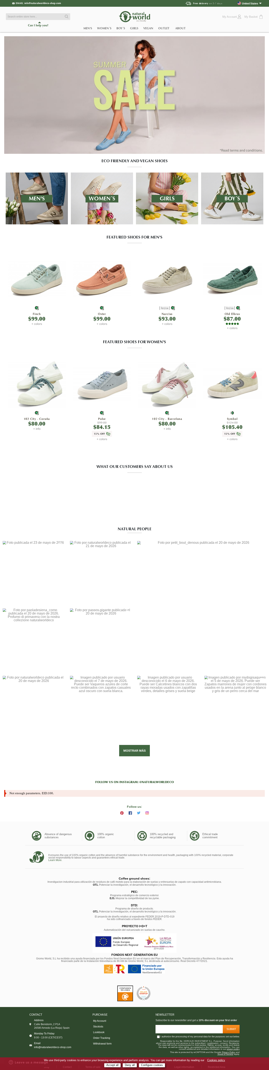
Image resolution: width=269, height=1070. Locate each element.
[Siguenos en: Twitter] (138, 813)
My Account (99, 1020)
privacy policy (233, 1049)
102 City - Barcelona (167, 419)
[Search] (66, 16)
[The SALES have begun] (134, 95)
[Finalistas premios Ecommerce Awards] (143, 994)
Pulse (102, 419)
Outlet (163, 28)
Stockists (98, 1026)
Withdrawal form (102, 1043)
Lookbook (98, 1032)
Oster (102, 314)
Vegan (148, 28)
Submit (231, 1029)
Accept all (112, 1065)
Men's (87, 28)
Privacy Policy (228, 1052)
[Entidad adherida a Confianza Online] (125, 993)
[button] (33, 572)
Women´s (104, 28)
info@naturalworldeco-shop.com (42, 3)
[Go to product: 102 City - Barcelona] (167, 384)
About (180, 28)
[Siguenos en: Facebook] (130, 813)
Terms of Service (225, 1054)
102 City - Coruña (37, 419)
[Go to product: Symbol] (232, 384)
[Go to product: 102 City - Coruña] (37, 384)
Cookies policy (216, 1060)
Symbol (232, 419)
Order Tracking (101, 1038)
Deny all (130, 1065)
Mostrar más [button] (134, 750)
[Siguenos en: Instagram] (147, 813)
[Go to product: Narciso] (167, 279)
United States (250, 3)
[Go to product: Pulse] (102, 384)
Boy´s (120, 28)
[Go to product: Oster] (102, 279)
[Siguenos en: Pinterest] (122, 813)
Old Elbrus (232, 314)
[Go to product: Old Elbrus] (232, 279)
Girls (134, 28)
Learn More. (55, 860)
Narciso (167, 314)
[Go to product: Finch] (37, 279)
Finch (37, 314)
